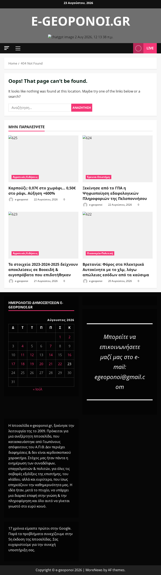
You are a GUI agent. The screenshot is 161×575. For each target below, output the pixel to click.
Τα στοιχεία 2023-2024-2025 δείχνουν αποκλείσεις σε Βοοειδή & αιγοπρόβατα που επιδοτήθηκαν (43, 269)
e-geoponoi (21, 199)
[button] (6, 48)
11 (23, 355)
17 (13, 364)
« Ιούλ (37, 389)
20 (41, 364)
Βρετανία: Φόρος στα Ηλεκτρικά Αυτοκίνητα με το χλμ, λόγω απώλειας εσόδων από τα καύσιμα (116, 269)
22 (60, 364)
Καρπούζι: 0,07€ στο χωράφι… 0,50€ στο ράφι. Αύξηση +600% (42, 190)
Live (150, 48)
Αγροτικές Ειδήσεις (25, 177)
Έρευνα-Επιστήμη (98, 177)
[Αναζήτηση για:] (39, 108)
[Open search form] (128, 48)
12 (32, 355)
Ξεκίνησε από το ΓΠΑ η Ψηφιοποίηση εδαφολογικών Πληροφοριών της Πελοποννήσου (115, 193)
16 (69, 355)
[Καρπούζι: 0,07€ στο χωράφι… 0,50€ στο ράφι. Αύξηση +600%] (43, 158)
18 (23, 364)
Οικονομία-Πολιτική (100, 253)
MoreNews (94, 570)
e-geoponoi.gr (80, 20)
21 (51, 364)
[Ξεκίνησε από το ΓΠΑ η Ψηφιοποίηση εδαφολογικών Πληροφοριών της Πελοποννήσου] (118, 158)
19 (32, 364)
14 (51, 355)
